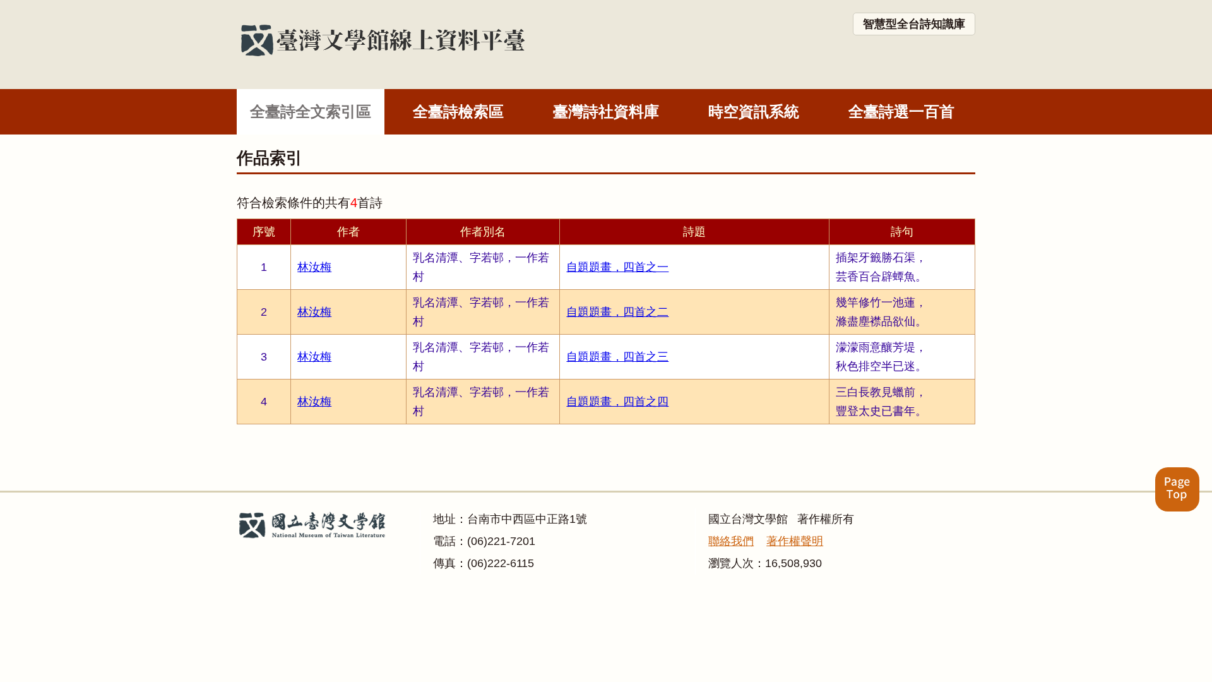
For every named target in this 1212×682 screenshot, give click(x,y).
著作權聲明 (794, 541)
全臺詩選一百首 (901, 111)
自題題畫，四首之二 (617, 312)
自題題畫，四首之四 (617, 401)
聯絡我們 (731, 541)
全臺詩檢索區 (458, 111)
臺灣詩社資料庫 (606, 111)
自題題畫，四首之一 (617, 267)
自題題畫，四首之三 (617, 356)
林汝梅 (314, 267)
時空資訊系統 (753, 111)
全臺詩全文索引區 (310, 111)
